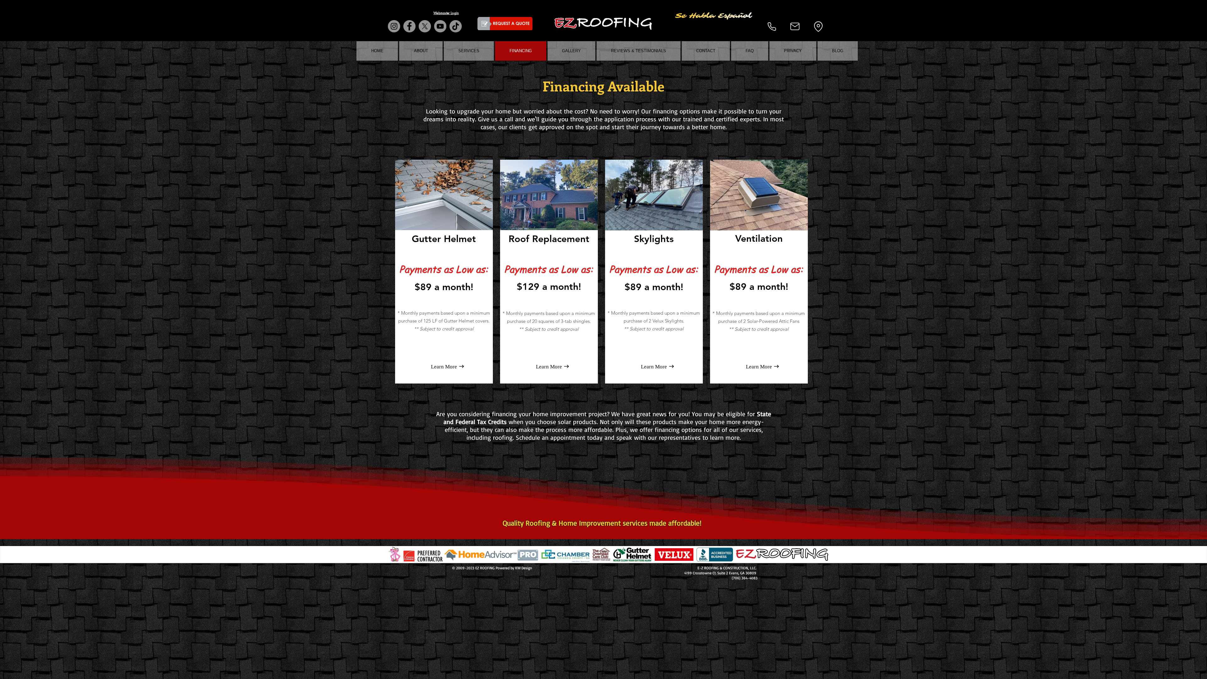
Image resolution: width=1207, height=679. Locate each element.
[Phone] (771, 26)
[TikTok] (455, 26)
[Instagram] (394, 26)
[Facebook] (409, 26)
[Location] (818, 26)
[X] (425, 26)
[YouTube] (440, 26)
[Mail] (795, 26)
